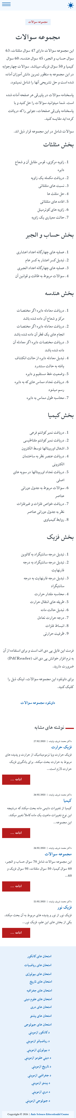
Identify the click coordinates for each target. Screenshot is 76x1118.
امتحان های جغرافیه (39, 990)
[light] (71, 5)
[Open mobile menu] (6, 4)
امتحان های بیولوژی (39, 973)
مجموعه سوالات (38, 22)
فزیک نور (65, 907)
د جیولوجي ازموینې (38, 1100)
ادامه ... (16, 779)
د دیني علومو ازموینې (38, 1057)
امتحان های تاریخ (41, 981)
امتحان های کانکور (39, 956)
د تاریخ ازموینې (41, 1066)
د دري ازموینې (41, 1091)
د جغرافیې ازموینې (39, 1075)
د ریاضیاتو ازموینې (38, 1040)
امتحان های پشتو (41, 1015)
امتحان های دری (41, 1006)
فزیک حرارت (62, 747)
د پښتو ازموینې (41, 1082)
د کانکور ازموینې (39, 1032)
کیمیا (68, 800)
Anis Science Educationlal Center (50, 1114)
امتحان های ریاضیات (38, 965)
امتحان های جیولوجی (38, 1024)
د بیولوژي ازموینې (38, 1049)
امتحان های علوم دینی (38, 999)
